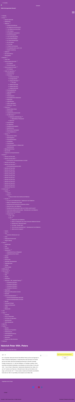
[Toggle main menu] (73, 12)
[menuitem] (5, 2)
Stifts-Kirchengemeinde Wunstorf (8, 8)
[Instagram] (36, 387)
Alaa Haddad (71, 399)
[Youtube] (39, 387)
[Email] (42, 387)
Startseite (2, 349)
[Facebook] (33, 387)
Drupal (11, 381)
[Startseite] (37, 6)
